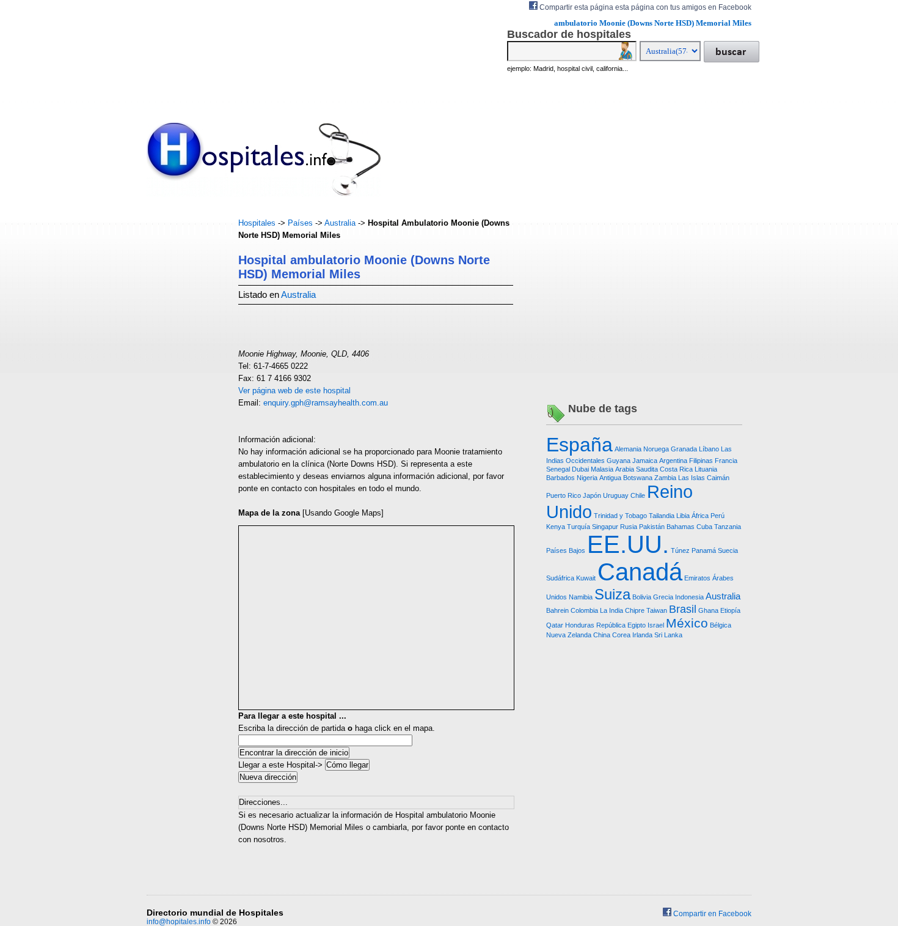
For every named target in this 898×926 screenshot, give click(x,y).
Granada (684, 449)
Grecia (663, 597)
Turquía (578, 526)
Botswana (637, 477)
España (579, 445)
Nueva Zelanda (568, 635)
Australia (340, 223)
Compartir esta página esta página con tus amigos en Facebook (644, 7)
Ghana (708, 610)
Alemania (628, 449)
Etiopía (730, 610)
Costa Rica (676, 469)
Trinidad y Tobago (620, 515)
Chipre (634, 610)
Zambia (665, 477)
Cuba (704, 526)
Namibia (581, 597)
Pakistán (652, 526)
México (687, 623)
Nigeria (587, 477)
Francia (726, 460)
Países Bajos (565, 550)
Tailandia (661, 515)
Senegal (558, 469)
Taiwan (656, 610)
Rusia (628, 526)
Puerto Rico (563, 495)
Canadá (639, 571)
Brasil (682, 609)
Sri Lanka (668, 635)
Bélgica (720, 625)
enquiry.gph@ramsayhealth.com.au (325, 402)
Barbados (560, 477)
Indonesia (689, 597)
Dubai (580, 469)
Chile (637, 495)
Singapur (605, 526)
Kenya (555, 526)
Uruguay (616, 495)
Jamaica (644, 460)
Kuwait (586, 578)
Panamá (704, 550)
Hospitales (257, 223)
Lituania (706, 469)
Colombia (584, 610)
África (700, 515)
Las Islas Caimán (703, 477)
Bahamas (680, 526)
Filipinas (701, 460)
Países (300, 223)
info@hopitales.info (179, 921)
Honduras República (595, 625)
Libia (683, 515)
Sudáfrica (560, 578)
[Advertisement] (183, 400)
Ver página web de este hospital (294, 390)
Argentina (673, 460)
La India (611, 610)
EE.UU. (628, 544)
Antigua (610, 477)
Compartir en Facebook (711, 913)
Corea (621, 635)
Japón (592, 495)
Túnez (680, 550)
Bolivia (641, 597)
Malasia (602, 469)
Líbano (709, 449)
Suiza (612, 594)
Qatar (554, 625)
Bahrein (557, 610)
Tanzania (727, 526)
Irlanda (642, 635)
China (601, 635)
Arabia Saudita (636, 469)
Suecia (728, 550)
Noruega (656, 449)
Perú (717, 515)
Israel (656, 625)
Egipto (636, 625)
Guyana (618, 460)
